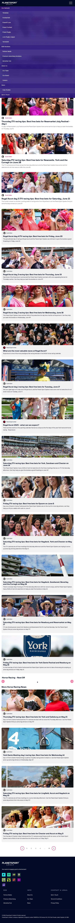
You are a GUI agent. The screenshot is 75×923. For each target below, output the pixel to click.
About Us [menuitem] (4, 66)
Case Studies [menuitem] (6, 90)
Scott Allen (8, 118)
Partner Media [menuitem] (7, 51)
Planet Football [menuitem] (7, 27)
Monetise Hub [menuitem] (7, 61)
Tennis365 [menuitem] (6, 42)
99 (49, 848)
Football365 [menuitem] (6, 17)
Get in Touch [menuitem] (6, 95)
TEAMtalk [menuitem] (5, 13)
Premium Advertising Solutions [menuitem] (12, 56)
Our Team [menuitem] (6, 70)
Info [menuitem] (29, 890)
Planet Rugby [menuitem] (7, 32)
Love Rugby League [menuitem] (9, 37)
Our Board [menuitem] (6, 75)
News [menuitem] (3, 85)
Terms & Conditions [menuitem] (56, 899)
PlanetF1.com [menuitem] (7, 22)
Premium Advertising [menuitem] (10, 899)
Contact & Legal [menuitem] (59, 890)
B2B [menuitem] (5, 890)
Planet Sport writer (11, 347)
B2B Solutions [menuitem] (6, 46)
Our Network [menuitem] (6, 8)
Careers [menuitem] (5, 80)
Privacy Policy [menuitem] (55, 903)
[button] (37, 682)
